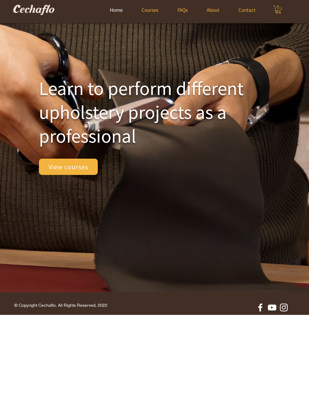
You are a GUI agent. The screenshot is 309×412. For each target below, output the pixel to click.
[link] (278, 9)
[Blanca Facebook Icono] (260, 307)
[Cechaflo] (272, 307)
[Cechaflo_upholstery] (284, 307)
